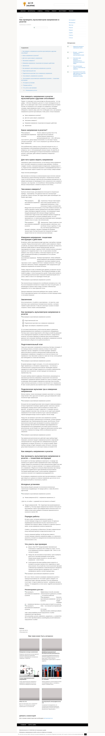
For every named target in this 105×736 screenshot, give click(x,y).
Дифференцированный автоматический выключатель (51, 652)
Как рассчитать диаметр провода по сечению (51, 678)
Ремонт (54, 11)
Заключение (26, 65)
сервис (71, 32)
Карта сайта (32, 724)
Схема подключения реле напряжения (26, 678)
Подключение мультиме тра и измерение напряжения (37, 73)
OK (85, 734)
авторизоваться (48, 718)
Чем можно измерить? (29, 60)
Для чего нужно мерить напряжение (32, 58)
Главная (21, 17)
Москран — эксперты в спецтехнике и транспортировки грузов (78, 53)
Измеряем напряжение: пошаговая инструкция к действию (38, 63)
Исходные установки (29, 82)
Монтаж (23, 11)
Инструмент (62, 11)
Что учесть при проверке (30, 87)
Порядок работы (27, 85)
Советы (40, 11)
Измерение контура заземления (28, 652)
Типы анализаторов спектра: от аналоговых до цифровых (79, 67)
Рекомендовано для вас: (31, 90)
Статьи (47, 11)
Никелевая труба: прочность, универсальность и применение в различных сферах (79, 60)
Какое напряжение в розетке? (31, 55)
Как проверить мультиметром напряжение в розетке (37, 68)
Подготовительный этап (29, 70)
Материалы (31, 11)
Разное (71, 11)
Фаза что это (23, 701)
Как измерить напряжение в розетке (33, 75)
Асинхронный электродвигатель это (51, 702)
